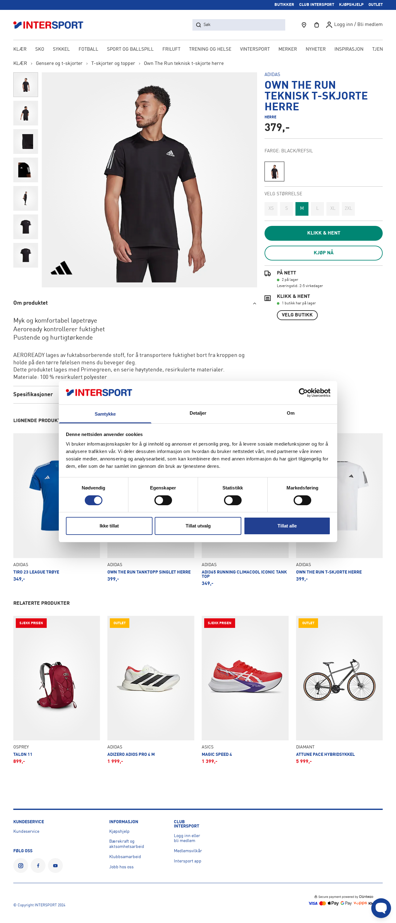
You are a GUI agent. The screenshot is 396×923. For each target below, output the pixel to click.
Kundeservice (26, 831)
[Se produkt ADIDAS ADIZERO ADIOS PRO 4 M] (150, 690)
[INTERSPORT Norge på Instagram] (20, 865)
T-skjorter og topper (113, 63)
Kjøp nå (324, 253)
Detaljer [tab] (198, 413)
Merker (287, 49)
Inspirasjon (349, 49)
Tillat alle (287, 525)
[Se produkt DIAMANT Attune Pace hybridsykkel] (339, 690)
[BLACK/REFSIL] (274, 171)
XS (271, 208)
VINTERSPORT (255, 49)
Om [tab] (291, 413)
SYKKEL (61, 49)
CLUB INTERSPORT (316, 5)
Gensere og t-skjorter (59, 63)
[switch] (163, 500)
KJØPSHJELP (351, 5)
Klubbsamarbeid (125, 857)
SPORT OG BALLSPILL (130, 49)
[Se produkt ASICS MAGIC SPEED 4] (245, 690)
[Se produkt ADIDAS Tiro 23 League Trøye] (56, 509)
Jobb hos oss (121, 867)
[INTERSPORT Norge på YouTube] (55, 865)
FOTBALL (88, 49)
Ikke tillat (109, 525)
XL (333, 208)
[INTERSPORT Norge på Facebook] (38, 865)
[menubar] (198, 50)
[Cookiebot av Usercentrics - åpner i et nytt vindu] (303, 392)
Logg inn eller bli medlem (187, 838)
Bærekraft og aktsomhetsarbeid (126, 844)
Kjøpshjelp (119, 831)
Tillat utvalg (198, 525)
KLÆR (20, 49)
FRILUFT (171, 49)
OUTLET (375, 5)
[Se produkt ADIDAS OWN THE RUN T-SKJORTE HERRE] (339, 509)
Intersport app (187, 861)
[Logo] (51, 25)
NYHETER (316, 49)
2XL (348, 208)
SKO (39, 49)
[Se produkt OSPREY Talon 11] (56, 690)
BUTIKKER (284, 5)
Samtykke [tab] (105, 414)
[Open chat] (381, 908)
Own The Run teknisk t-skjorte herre (184, 63)
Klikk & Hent (323, 233)
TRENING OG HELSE (210, 49)
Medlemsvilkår (188, 851)
